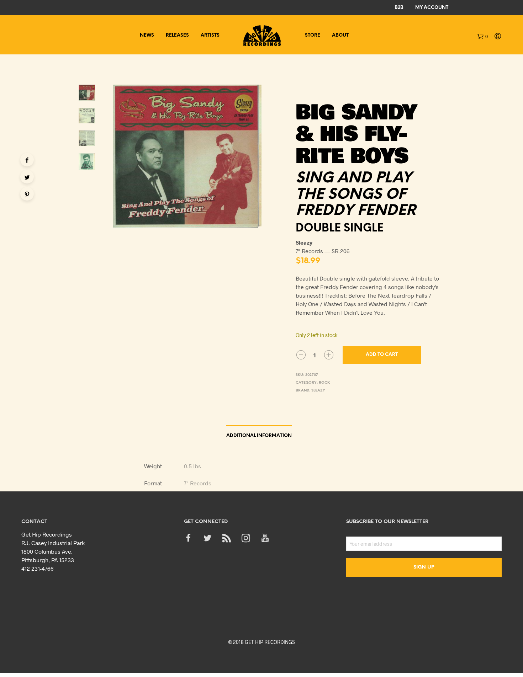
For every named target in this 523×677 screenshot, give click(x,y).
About (340, 35)
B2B (399, 7)
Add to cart (382, 354)
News (147, 35)
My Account (431, 7)
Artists (210, 35)
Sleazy (318, 391)
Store (312, 35)
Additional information (259, 435)
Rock (324, 383)
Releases (177, 35)
